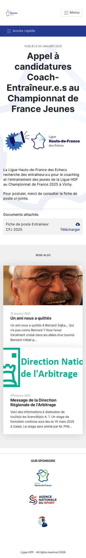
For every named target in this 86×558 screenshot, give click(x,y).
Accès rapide (23, 30)
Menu (74, 12)
